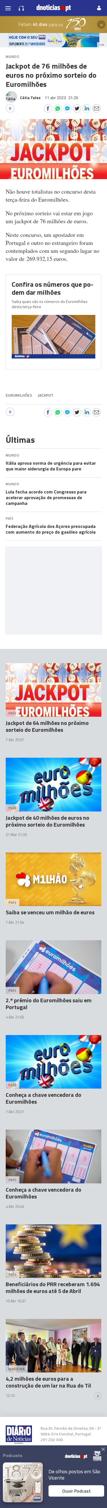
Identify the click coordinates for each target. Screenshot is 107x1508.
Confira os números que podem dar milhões (52, 288)
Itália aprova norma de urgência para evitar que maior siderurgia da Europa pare (51, 466)
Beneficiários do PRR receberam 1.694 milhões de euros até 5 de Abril (53, 1287)
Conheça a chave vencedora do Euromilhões (43, 1098)
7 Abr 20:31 (15, 1111)
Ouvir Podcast (76, 1490)
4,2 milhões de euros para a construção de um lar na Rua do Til (48, 1382)
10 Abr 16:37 (16, 1301)
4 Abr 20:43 (15, 1206)
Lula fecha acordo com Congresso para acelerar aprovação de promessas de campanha (46, 497)
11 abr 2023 (61, 98)
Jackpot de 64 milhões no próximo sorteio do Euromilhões (47, 726)
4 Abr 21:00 (15, 1017)
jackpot (45, 395)
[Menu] (8, 8)
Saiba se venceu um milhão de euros (50, 912)
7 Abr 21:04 (15, 922)
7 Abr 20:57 (15, 740)
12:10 (10, 1395)
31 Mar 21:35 (16, 834)
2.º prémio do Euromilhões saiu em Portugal (49, 1003)
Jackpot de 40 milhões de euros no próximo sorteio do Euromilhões (47, 821)
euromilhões (19, 395)
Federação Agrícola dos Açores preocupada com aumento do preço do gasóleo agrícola (51, 529)
